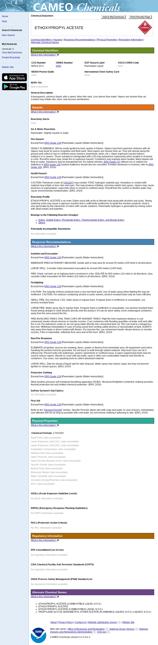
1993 (58, 66)
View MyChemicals (12, 52)
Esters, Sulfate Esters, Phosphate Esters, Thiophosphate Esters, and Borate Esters (81, 220)
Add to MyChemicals (113, 17)
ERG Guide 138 (52, 164)
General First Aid (53, 410)
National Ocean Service (121, 629)
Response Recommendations (79, 39)
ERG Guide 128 (53, 143)
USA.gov (101, 632)
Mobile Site (8, 67)
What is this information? (44, 55)
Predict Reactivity (11, 57)
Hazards (57, 39)
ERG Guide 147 (112, 162)
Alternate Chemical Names (45, 42)
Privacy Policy (65, 622)
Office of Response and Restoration (86, 629)
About (53, 622)
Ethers (42, 222)
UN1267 (68, 182)
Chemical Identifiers (41, 39)
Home (5, 16)
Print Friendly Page (140, 17)
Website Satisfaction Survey (102, 622)
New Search (8, 35)
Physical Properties (107, 39)
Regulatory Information (131, 39)
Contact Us (80, 622)
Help (4, 21)
